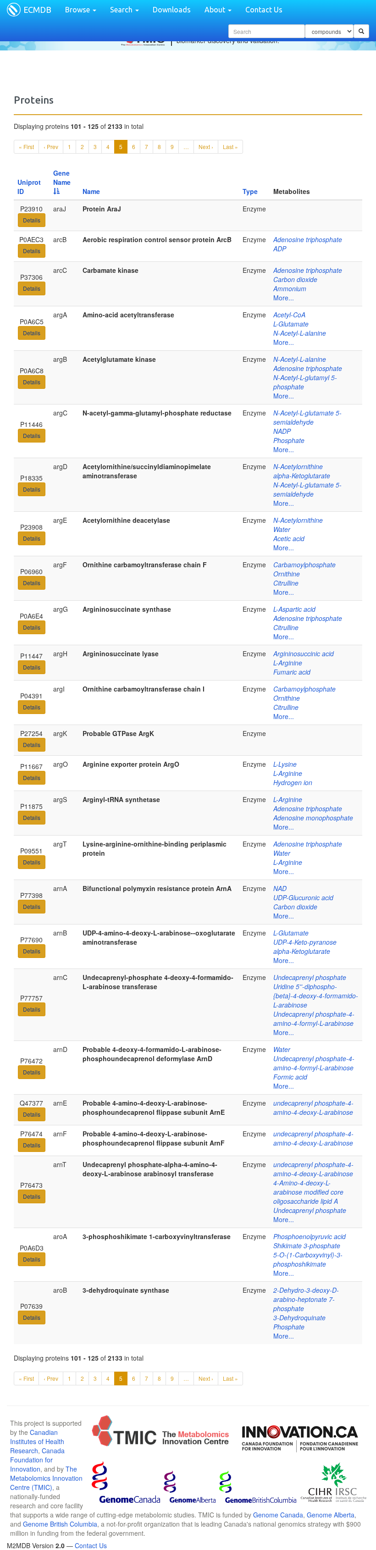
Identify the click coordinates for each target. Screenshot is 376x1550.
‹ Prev (51, 146)
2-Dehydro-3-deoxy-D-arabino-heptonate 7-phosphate (306, 1299)
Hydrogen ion (292, 782)
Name (91, 191)
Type (250, 191)
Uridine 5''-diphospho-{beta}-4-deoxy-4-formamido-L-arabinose (315, 995)
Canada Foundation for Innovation (37, 1459)
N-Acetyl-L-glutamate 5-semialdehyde (307, 417)
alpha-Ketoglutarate (301, 475)
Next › (206, 146)
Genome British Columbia (60, 1523)
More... (283, 297)
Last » (230, 146)
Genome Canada (278, 1514)
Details (31, 220)
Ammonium (289, 288)
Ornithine (286, 573)
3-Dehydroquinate (299, 1317)
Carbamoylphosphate (304, 564)
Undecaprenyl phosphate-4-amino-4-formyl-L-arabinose (313, 1018)
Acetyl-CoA (289, 314)
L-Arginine (287, 662)
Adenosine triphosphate (307, 239)
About (216, 10)
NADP (282, 431)
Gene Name (62, 177)
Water (281, 529)
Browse (78, 10)
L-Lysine (285, 764)
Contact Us (263, 10)
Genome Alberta (330, 1514)
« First (26, 146)
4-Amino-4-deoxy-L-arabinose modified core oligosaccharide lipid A (308, 1192)
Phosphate (288, 440)
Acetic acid (288, 538)
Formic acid (290, 1076)
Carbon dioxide (295, 279)
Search (122, 10)
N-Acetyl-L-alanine (299, 333)
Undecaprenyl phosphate (309, 977)
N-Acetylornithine (298, 466)
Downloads (172, 10)
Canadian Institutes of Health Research (37, 1441)
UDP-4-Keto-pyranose (305, 942)
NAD (280, 888)
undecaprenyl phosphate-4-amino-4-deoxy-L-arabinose (313, 1107)
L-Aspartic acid (294, 609)
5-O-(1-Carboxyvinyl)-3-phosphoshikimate (308, 1259)
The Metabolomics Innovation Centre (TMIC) (46, 1478)
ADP (279, 248)
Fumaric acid (291, 671)
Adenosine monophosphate (313, 817)
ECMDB (37, 9)
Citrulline (286, 582)
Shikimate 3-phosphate (306, 1245)
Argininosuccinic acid (303, 653)
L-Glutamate (291, 323)
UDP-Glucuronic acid (303, 897)
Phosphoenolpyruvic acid (309, 1236)
